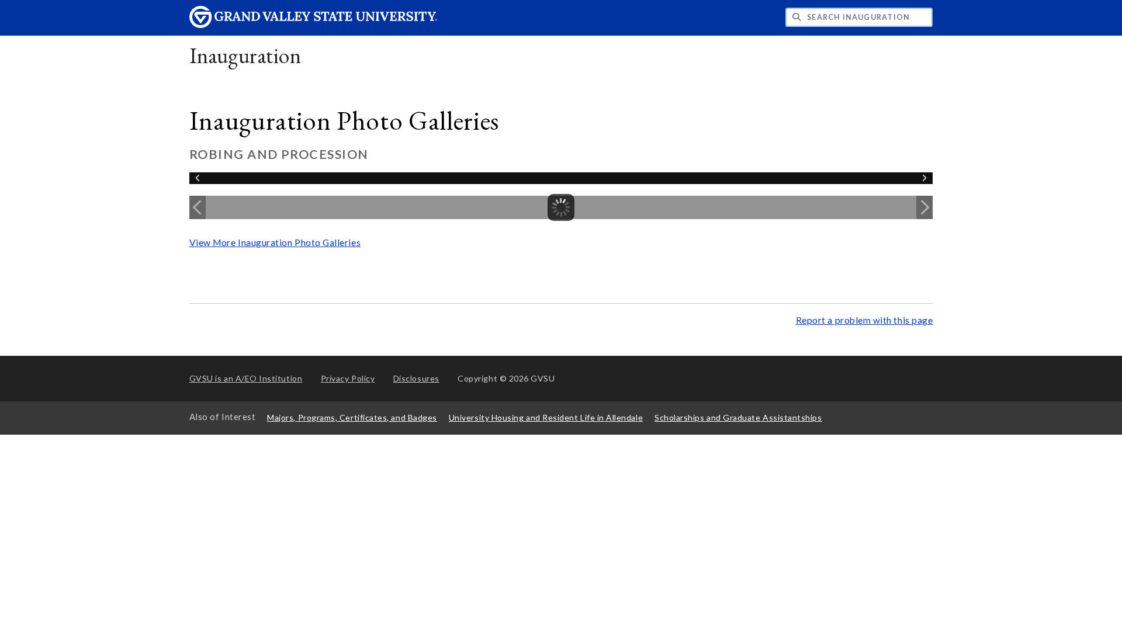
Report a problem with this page (864, 320)
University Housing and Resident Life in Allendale (546, 417)
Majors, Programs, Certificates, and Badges (352, 417)
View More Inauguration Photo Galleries (275, 242)
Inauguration (245, 55)
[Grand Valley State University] (313, 25)
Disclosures (416, 378)
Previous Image (197, 207)
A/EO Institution (246, 378)
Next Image (924, 207)
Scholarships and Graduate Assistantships (738, 417)
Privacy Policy (348, 378)
